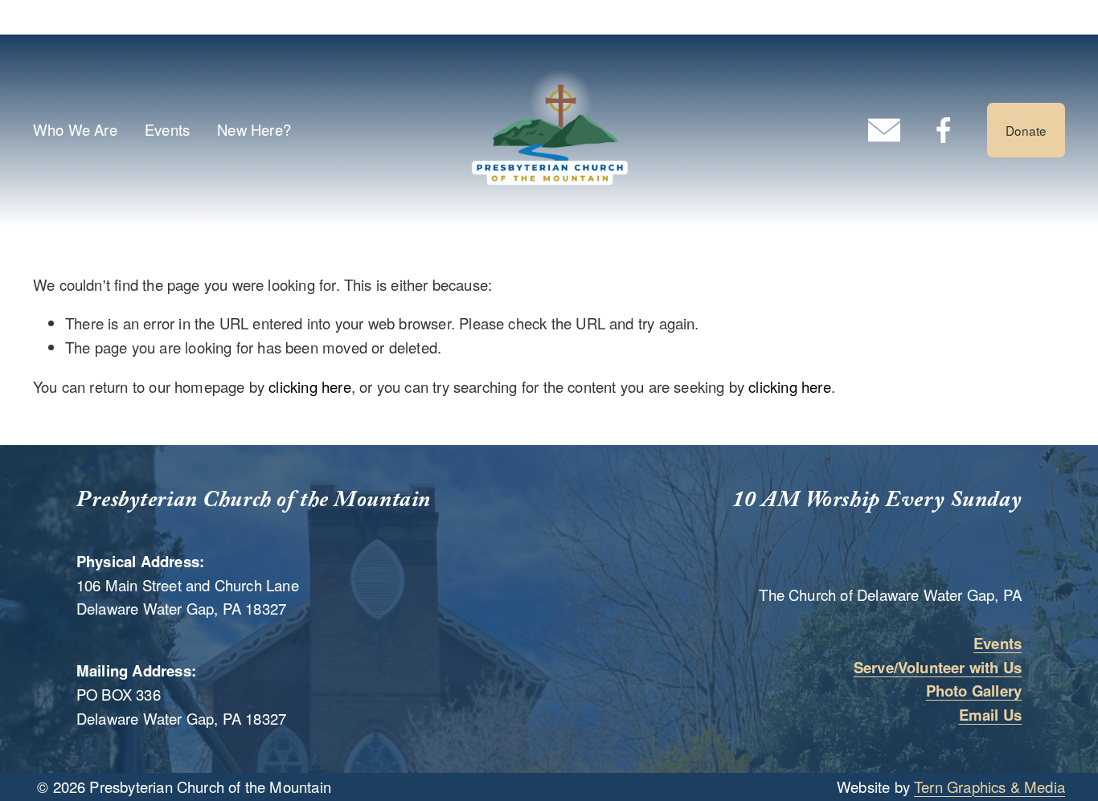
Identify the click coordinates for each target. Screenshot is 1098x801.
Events (167, 129)
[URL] (884, 130)
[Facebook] (944, 130)
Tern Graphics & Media (989, 786)
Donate (1026, 130)
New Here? (254, 129)
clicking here (309, 386)
